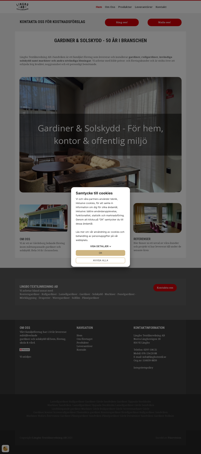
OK (100, 252)
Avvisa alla (100, 260)
